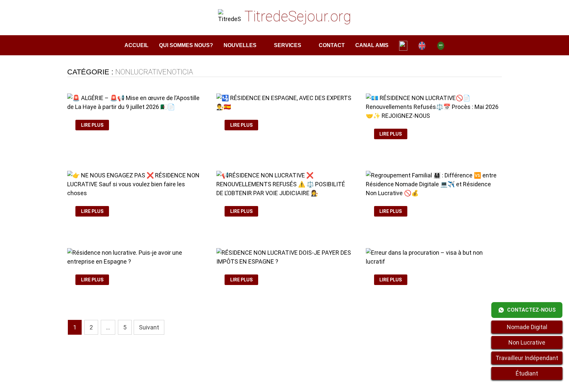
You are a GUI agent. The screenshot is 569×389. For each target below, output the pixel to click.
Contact (332, 45)
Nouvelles (240, 45)
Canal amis (372, 45)
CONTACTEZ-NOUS (531, 310)
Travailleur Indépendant (527, 357)
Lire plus (94, 125)
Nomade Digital (527, 327)
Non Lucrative (526, 342)
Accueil (136, 45)
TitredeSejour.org (297, 16)
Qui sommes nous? (186, 45)
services (287, 45)
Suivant (149, 327)
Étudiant (527, 373)
